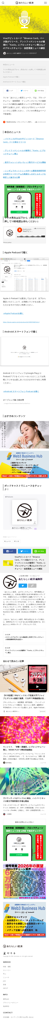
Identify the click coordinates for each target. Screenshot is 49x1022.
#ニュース (7, 541)
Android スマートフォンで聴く (14, 82)
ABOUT (5, 988)
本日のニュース (8, 64)
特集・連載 (7, 967)
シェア (11, 90)
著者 (4, 984)
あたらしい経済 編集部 (31, 579)
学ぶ (4, 974)
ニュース (25, 53)
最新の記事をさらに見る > (24, 822)
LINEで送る (40, 90)
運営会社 (6, 999)
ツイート (25, 90)
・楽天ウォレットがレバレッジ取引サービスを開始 (24, 162)
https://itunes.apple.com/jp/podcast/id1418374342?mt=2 (21, 322)
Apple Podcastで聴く (11, 77)
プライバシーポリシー (10, 1003)
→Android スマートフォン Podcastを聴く (21, 391)
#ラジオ (16, 541)
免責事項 (6, 1006)
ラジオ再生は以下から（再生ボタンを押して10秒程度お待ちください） (24, 70)
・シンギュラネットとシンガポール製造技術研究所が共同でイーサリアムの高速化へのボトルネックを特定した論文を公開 (24, 174)
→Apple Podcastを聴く (13, 313)
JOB (4, 981)
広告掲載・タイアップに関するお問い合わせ (18, 1017)
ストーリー (7, 970)
